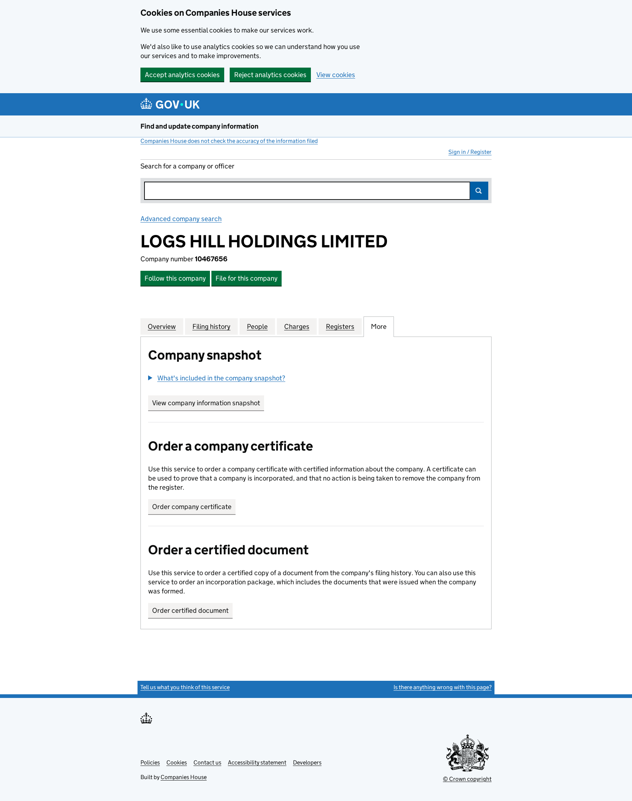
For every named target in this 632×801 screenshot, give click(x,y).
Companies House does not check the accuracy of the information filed (229, 140)
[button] (216, 378)
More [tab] (379, 326)
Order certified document (190, 610)
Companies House (184, 777)
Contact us (207, 762)
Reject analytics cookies (270, 75)
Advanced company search (181, 219)
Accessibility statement (257, 762)
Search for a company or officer (187, 166)
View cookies (335, 74)
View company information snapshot (208, 403)
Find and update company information (199, 126)
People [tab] (257, 326)
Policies (150, 762)
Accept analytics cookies (182, 75)
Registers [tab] (340, 326)
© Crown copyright (467, 778)
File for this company (246, 278)
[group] (316, 378)
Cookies (176, 762)
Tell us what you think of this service (185, 687)
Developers (307, 762)
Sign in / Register (470, 151)
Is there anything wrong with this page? (443, 687)
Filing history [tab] (211, 326)
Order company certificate (192, 506)
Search (479, 191)
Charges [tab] (296, 326)
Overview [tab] (162, 326)
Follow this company (175, 278)
